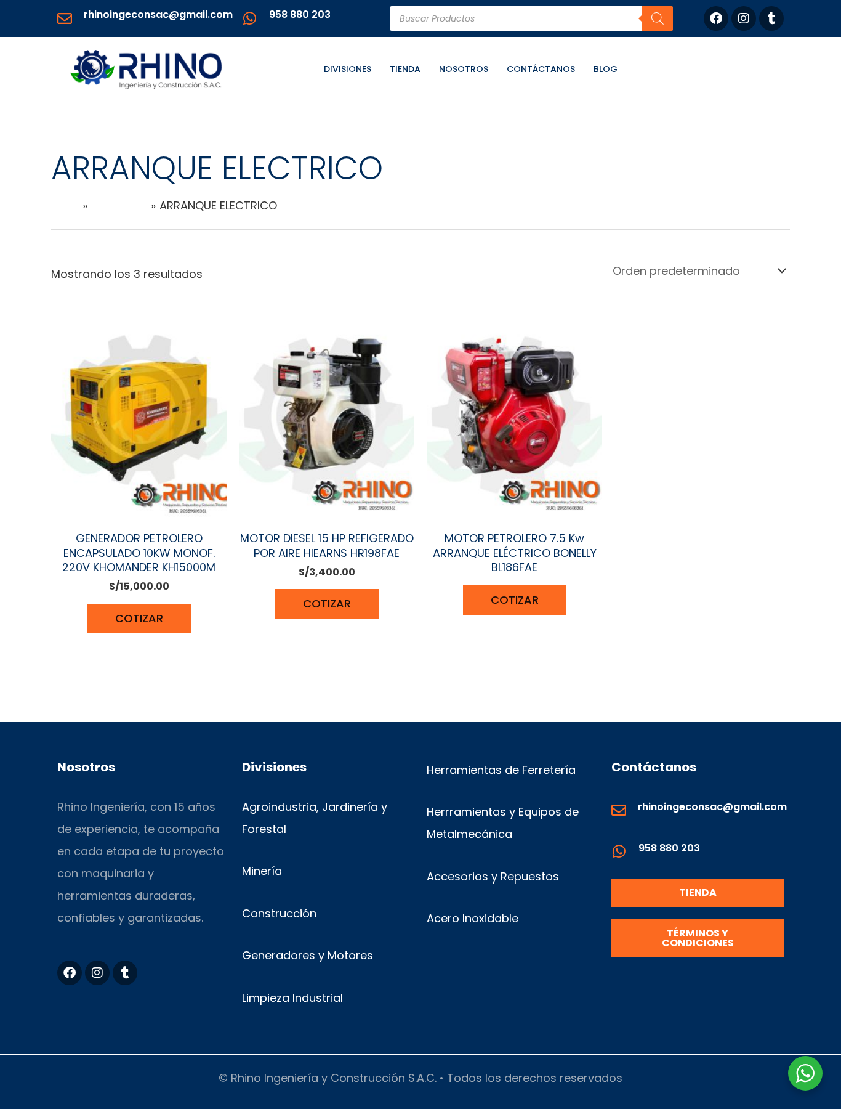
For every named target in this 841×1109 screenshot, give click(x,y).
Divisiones (347, 69)
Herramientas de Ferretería (501, 770)
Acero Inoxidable (472, 918)
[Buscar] (657, 18)
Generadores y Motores (307, 955)
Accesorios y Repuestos (493, 876)
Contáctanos (541, 69)
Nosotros (463, 69)
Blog (606, 69)
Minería (262, 871)
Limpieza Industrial (292, 997)
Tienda (405, 69)
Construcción (279, 913)
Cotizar (139, 618)
